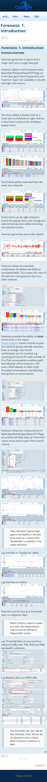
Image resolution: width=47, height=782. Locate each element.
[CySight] (23, 6)
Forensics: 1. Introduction (13, 28)
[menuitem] (19, 776)
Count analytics (9, 343)
